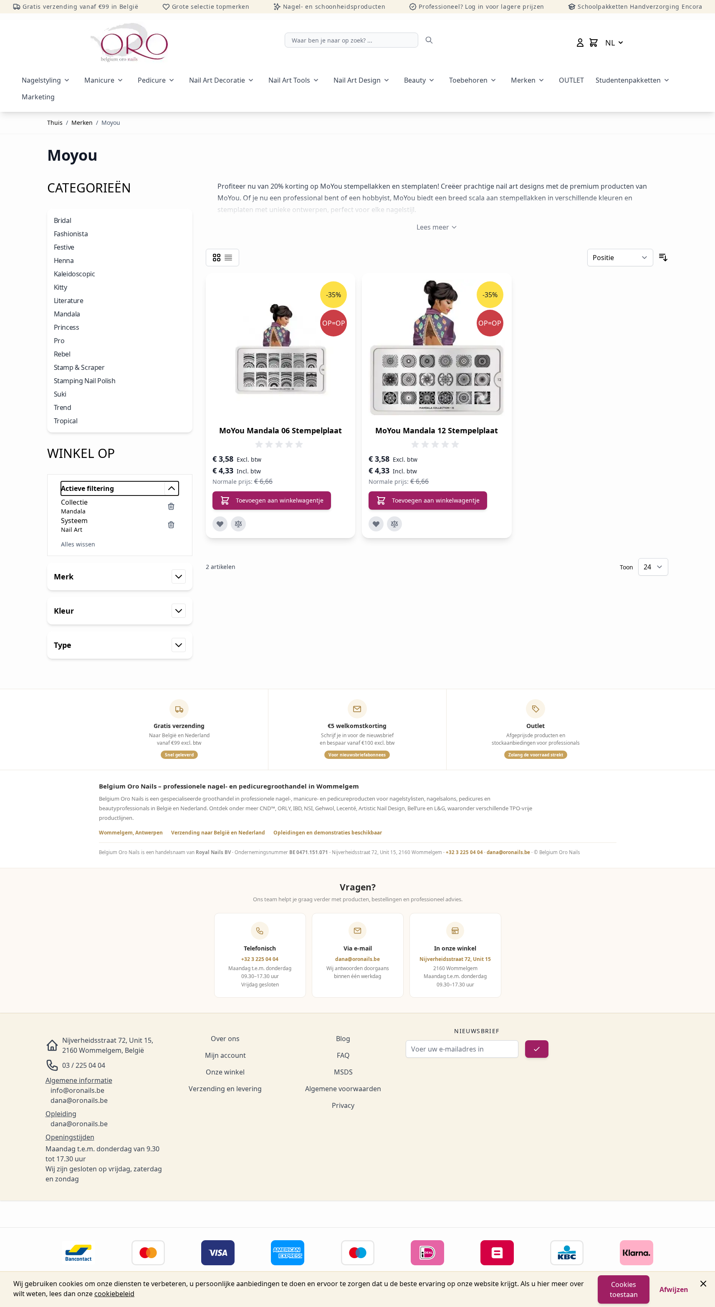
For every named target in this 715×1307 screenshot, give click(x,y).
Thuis (55, 122)
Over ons (225, 1038)
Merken (523, 80)
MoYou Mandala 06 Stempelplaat (280, 430)
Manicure (99, 80)
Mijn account (225, 1055)
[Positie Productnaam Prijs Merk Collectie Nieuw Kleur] (620, 257)
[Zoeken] (429, 40)
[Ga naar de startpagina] (129, 42)
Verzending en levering (225, 1088)
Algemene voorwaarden (343, 1088)
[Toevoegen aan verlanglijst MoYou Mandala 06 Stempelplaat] (219, 523)
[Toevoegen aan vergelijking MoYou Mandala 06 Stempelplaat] (238, 523)
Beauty (415, 80)
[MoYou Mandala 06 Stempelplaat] (280, 348)
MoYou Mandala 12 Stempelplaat (436, 430)
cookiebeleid (114, 1293)
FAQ (343, 1055)
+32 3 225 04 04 (464, 852)
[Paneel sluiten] (703, 1283)
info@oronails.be (77, 1090)
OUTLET (571, 80)
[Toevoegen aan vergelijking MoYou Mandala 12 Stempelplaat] (394, 523)
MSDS (343, 1072)
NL (610, 43)
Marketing (38, 96)
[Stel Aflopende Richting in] (663, 258)
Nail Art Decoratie (217, 80)
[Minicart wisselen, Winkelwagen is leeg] (593, 42)
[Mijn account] (580, 42)
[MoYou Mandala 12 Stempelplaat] (437, 348)
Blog (343, 1038)
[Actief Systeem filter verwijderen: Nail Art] (171, 524)
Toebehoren (468, 80)
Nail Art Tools (289, 80)
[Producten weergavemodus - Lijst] (228, 258)
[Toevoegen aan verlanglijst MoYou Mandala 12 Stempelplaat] (376, 523)
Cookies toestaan (624, 1289)
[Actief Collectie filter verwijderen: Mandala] (171, 506)
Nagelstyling (41, 80)
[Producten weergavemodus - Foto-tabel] (217, 258)
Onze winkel (225, 1072)
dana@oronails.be (508, 852)
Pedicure (152, 80)
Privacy (343, 1105)
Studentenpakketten (628, 80)
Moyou (110, 122)
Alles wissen (78, 544)
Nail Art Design (357, 80)
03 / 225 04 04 (83, 1065)
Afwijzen (673, 1289)
